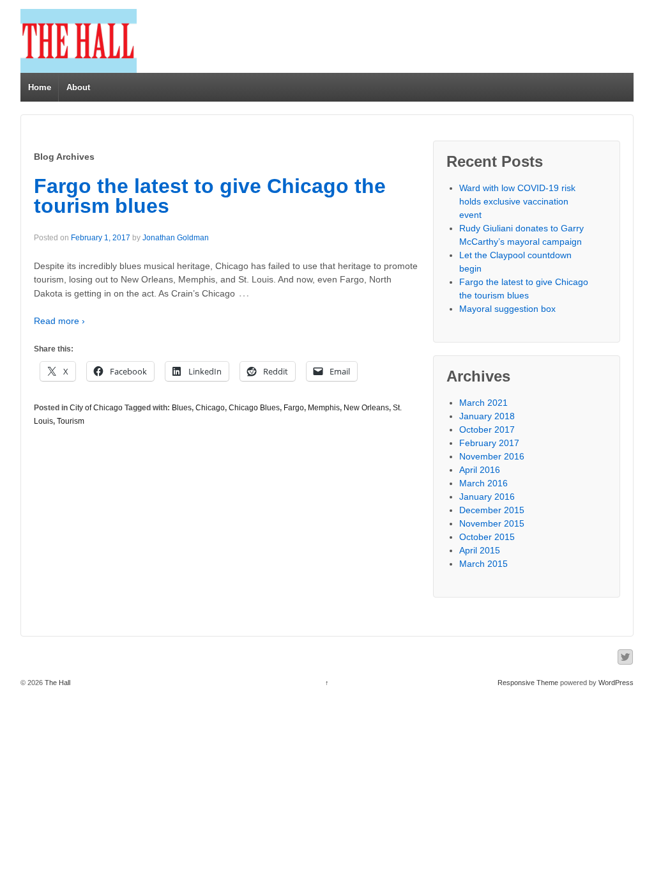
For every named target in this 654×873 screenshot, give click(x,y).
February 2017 (489, 443)
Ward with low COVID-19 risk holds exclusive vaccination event (517, 201)
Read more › (59, 321)
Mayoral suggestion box (507, 309)
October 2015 (487, 537)
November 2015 (491, 523)
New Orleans (366, 407)
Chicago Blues (254, 407)
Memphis (324, 407)
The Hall (56, 682)
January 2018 (487, 416)
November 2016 (491, 456)
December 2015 (491, 510)
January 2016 (487, 496)
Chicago (210, 407)
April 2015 (479, 550)
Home (39, 87)
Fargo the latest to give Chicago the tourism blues (210, 196)
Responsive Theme (528, 682)
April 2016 (479, 470)
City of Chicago (96, 407)
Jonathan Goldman (175, 237)
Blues (182, 407)
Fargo (294, 407)
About (78, 87)
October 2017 (487, 429)
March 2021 (483, 403)
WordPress (616, 682)
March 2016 (483, 483)
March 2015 (483, 564)
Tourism (70, 421)
